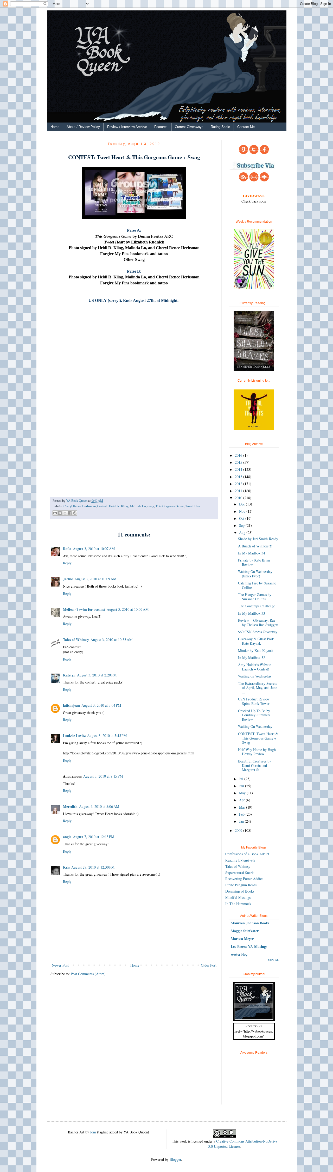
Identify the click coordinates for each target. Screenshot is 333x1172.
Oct (242, 518)
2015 (239, 462)
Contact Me (246, 127)
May (243, 792)
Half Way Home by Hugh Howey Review (257, 751)
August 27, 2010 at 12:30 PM (92, 867)
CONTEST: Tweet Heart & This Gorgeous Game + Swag (258, 738)
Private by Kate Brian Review (254, 562)
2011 (239, 490)
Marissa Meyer (242, 938)
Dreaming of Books (239, 891)
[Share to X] (64, 513)
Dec (242, 504)
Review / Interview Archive (127, 127)
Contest (102, 506)
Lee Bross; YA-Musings (249, 946)
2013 (239, 476)
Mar (242, 807)
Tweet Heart (193, 506)
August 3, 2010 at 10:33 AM (111, 639)
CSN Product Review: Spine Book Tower (254, 701)
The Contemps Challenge (256, 605)
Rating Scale (220, 127)
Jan (242, 821)
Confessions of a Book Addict (247, 853)
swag (150, 506)
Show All (273, 959)
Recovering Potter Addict (244, 878)
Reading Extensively (240, 860)
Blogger (175, 1159)
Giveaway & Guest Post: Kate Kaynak (256, 641)
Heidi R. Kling (119, 506)
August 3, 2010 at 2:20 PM (97, 675)
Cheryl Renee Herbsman (79, 506)
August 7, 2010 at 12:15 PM (93, 836)
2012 (239, 483)
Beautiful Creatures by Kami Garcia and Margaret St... (254, 765)
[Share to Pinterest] (74, 513)
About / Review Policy (83, 127)
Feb (242, 814)
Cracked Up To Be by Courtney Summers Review (254, 715)
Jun (242, 785)
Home (54, 127)
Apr (242, 799)
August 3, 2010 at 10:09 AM (95, 578)
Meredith (70, 806)
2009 (239, 830)
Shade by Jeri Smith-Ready (258, 538)
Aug (242, 532)
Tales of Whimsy (76, 639)
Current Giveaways (189, 127)
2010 (239, 497)
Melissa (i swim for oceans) (84, 609)
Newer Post (60, 965)
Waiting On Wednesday (255, 726)
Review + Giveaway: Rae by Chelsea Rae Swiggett (258, 622)
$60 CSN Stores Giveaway (257, 631)
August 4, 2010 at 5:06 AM (99, 806)
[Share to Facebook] (69, 513)
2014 (239, 469)
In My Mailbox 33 (251, 613)
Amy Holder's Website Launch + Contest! (254, 667)
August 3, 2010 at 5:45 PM (107, 735)
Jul (241, 778)
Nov (242, 511)
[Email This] (54, 513)
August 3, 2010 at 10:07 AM (94, 548)
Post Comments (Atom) (88, 973)
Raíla (67, 548)
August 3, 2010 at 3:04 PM (101, 705)
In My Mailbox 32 (251, 657)
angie (67, 836)
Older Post (208, 965)
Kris (66, 867)
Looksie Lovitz (74, 735)
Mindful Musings (238, 897)
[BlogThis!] (59, 513)
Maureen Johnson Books (250, 923)
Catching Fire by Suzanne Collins (257, 585)
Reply (67, 562)
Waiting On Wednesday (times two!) (255, 573)
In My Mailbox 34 (251, 553)
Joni (93, 1132)
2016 (239, 455)
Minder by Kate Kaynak (255, 650)
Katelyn (69, 675)
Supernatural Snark (239, 872)
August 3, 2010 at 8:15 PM (103, 776)
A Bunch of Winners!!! (255, 546)
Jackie (68, 579)
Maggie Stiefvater (245, 930)
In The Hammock (238, 903)
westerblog (239, 954)
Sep (242, 525)
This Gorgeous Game (170, 506)
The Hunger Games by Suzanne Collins (254, 596)
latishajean (71, 705)
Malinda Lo (138, 506)
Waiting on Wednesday (255, 676)
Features (161, 127)
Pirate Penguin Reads (241, 884)
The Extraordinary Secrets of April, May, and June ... (257, 688)
